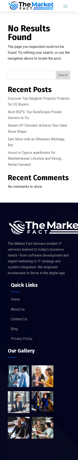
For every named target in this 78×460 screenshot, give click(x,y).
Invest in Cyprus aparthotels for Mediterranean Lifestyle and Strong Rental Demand (34, 158)
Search (63, 75)
